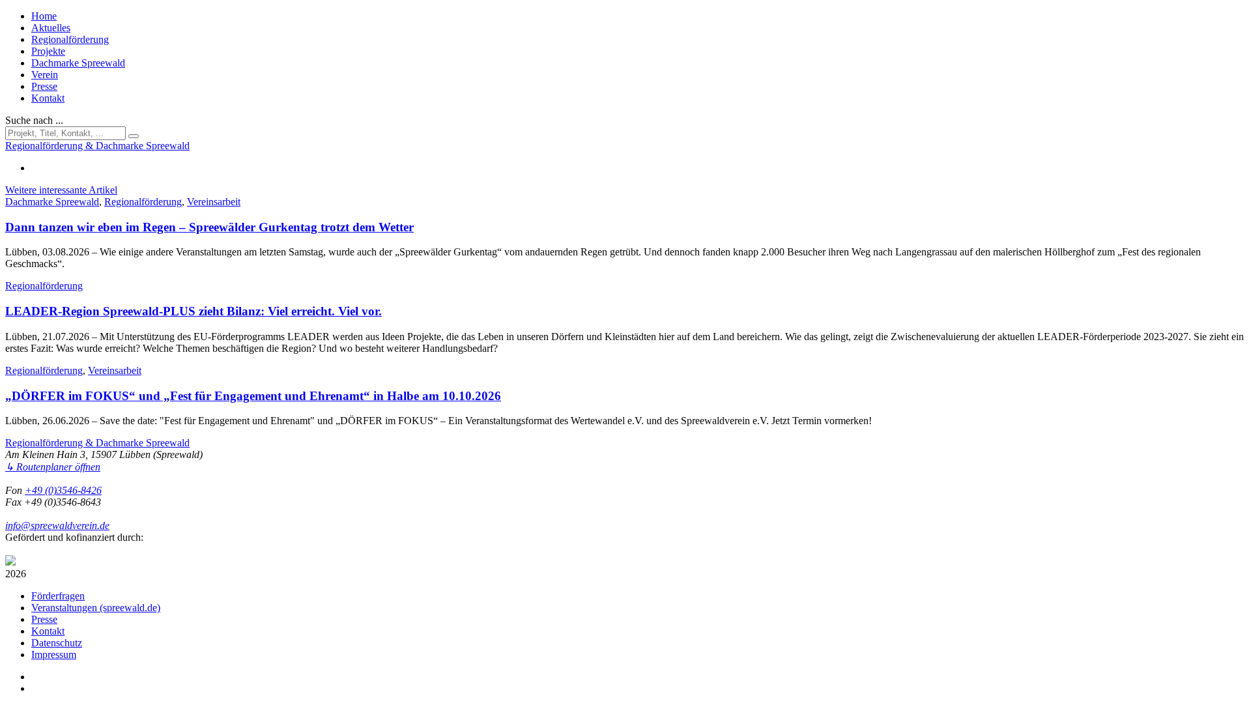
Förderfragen (58, 595)
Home (44, 16)
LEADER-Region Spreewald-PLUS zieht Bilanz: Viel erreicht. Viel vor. (193, 311)
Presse (44, 86)
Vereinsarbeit (213, 201)
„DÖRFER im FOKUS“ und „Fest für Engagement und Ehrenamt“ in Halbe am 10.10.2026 (253, 396)
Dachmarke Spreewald (78, 62)
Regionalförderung (70, 39)
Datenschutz (56, 642)
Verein (44, 74)
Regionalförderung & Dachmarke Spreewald (97, 442)
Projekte (48, 51)
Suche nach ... (34, 120)
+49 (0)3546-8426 (63, 490)
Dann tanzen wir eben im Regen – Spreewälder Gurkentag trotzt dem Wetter (209, 227)
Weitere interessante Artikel (61, 189)
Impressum (53, 654)
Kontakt (48, 98)
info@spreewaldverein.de (57, 525)
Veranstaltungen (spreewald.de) (95, 607)
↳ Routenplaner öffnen (52, 466)
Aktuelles (50, 27)
